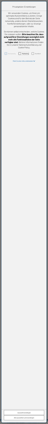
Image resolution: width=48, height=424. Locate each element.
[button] (24, 61)
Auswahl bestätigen (24, 413)
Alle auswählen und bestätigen (24, 418)
